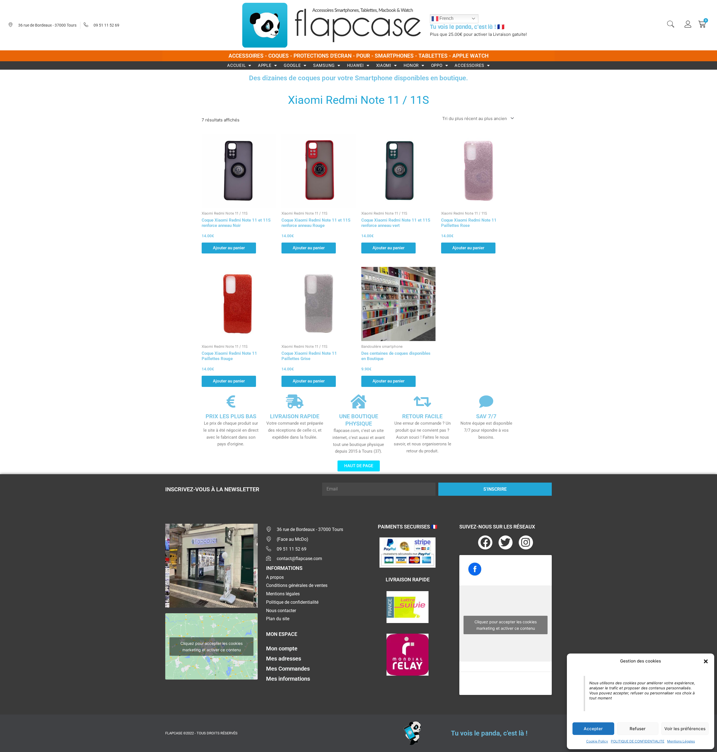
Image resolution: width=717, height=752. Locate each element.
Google (292, 65)
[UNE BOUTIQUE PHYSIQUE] (358, 401)
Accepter (593, 728)
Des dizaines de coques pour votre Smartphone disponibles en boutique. (358, 78)
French (445, 18)
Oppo (437, 65)
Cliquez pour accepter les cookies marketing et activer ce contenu (211, 646)
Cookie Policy (597, 741)
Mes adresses (283, 658)
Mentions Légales (681, 741)
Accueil (236, 65)
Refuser (638, 728)
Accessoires (469, 65)
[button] (706, 661)
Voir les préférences (685, 728)
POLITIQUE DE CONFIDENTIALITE (637, 741)
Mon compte (281, 648)
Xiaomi (383, 65)
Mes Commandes (288, 668)
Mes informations (288, 678)
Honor (411, 65)
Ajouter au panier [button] (229, 247)
